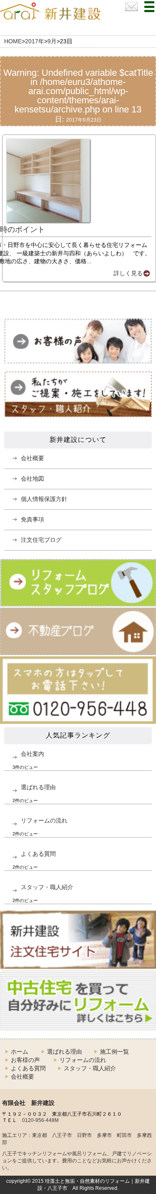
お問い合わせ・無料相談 (131, 6)
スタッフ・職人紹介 (47, 887)
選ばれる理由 (38, 787)
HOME (13, 41)
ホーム (19, 1051)
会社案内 (32, 753)
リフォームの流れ (44, 820)
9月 (52, 41)
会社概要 (32, 458)
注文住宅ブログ (41, 539)
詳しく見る (128, 273)
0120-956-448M (40, 1120)
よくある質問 (38, 853)
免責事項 (32, 519)
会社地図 (32, 478)
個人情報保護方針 (44, 499)
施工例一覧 (114, 1051)
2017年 (34, 41)
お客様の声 (25, 1060)
